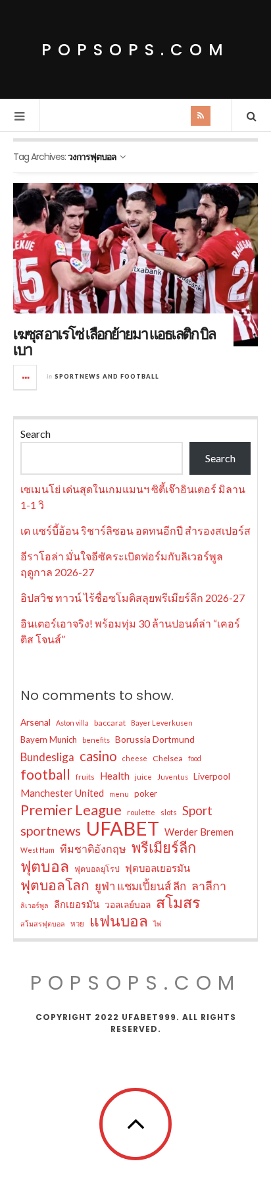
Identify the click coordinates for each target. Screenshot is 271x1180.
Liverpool (211, 776)
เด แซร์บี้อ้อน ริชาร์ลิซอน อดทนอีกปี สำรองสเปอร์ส (135, 530)
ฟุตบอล (44, 866)
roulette (141, 812)
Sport (197, 810)
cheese (134, 758)
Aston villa (72, 722)
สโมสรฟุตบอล (42, 923)
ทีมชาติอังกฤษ (93, 848)
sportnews (50, 830)
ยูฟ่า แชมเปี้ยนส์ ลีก (140, 886)
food (194, 758)
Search (35, 433)
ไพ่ (157, 923)
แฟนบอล (118, 921)
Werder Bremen (199, 832)
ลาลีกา (208, 885)
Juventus (172, 776)
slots (168, 812)
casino (98, 756)
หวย (77, 923)
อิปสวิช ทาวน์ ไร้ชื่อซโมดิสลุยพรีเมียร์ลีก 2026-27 (132, 597)
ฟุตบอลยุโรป (97, 869)
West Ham (37, 849)
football (45, 774)
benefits (96, 740)
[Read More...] (25, 377)
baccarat (110, 723)
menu (119, 794)
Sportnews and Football (107, 376)
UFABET (122, 828)
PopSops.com (135, 50)
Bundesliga (47, 757)
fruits (85, 776)
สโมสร (178, 902)
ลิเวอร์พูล (34, 905)
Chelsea (168, 758)
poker (145, 793)
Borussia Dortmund (155, 739)
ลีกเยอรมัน (76, 904)
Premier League (71, 810)
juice (143, 776)
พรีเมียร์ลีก (164, 847)
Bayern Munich (48, 739)
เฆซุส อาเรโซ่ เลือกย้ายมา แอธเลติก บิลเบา (114, 342)
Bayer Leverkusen (162, 722)
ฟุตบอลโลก (54, 885)
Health (115, 776)
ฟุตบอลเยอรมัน (157, 868)
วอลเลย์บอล (128, 904)
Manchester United (62, 793)
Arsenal (35, 722)
